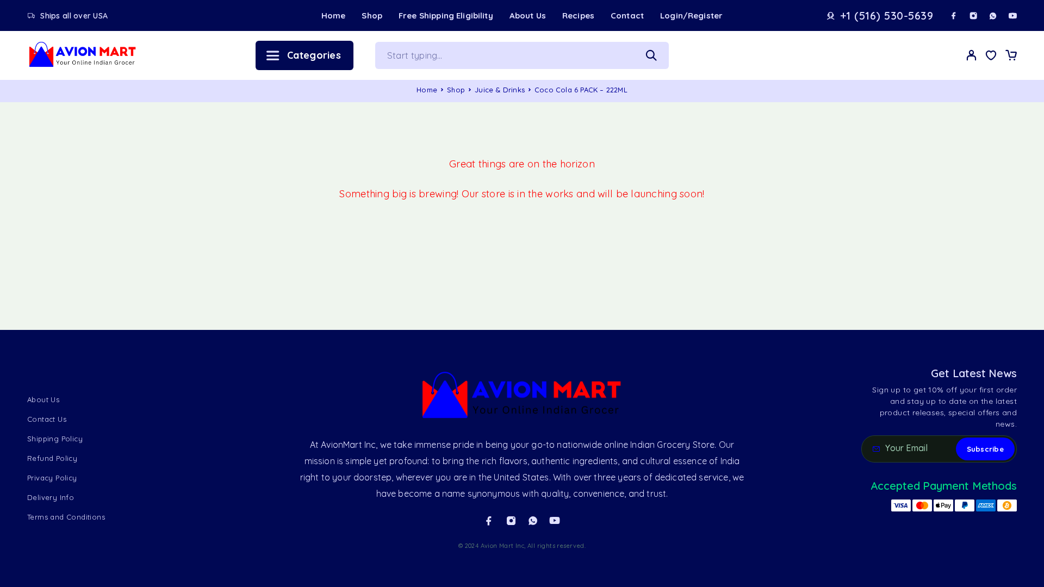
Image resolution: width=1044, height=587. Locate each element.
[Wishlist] (991, 56)
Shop (372, 15)
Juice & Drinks (500, 89)
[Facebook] (954, 16)
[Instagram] (973, 16)
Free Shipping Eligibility (446, 15)
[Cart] (1011, 56)
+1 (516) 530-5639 (887, 15)
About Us (527, 15)
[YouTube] (1012, 16)
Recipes (578, 15)
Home (333, 15)
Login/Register (691, 15)
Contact (627, 15)
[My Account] (971, 55)
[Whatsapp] (993, 16)
